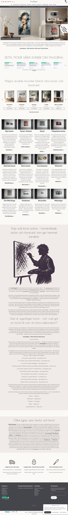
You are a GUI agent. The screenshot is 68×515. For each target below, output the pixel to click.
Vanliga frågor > (5, 493)
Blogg (50, 4)
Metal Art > (36, 492)
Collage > (36, 489)
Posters (29, 4)
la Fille (46, 104)
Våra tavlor (16, 4)
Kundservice (45, 4)
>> (9, 149)
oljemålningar (25, 291)
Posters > (36, 495)
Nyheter (34, 4)
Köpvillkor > (4, 489)
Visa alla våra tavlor (34, 112)
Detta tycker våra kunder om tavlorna (34, 57)
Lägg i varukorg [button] (9, 108)
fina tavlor (35, 449)
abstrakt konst (49, 288)
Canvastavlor (23, 4)
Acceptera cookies (48, 512)
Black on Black (59, 104)
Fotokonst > (36, 493)
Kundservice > (4, 492)
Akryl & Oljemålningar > (39, 488)
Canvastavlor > (37, 490)
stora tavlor (27, 298)
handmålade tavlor (34, 289)
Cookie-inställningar (63, 512)
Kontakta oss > (4, 491)
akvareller (42, 291)
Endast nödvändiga (55, 512)
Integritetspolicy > (5, 488)
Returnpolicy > (4, 490)
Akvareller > (36, 491)
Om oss (54, 4)
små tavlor (35, 298)
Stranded (21, 104)
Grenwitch (9, 104)
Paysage (34, 104)
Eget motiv (38, 4)
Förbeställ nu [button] (58, 108)
